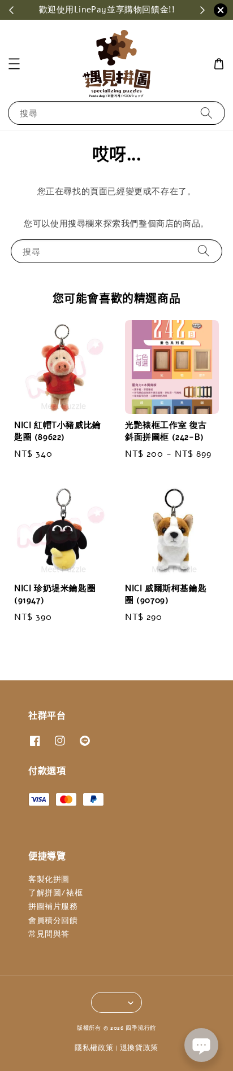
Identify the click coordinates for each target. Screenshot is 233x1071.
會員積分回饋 (53, 920)
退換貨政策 (139, 1048)
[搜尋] (206, 113)
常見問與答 (49, 934)
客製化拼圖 (49, 879)
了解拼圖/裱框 (55, 893)
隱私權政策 (94, 1048)
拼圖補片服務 (53, 906)
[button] (14, 63)
